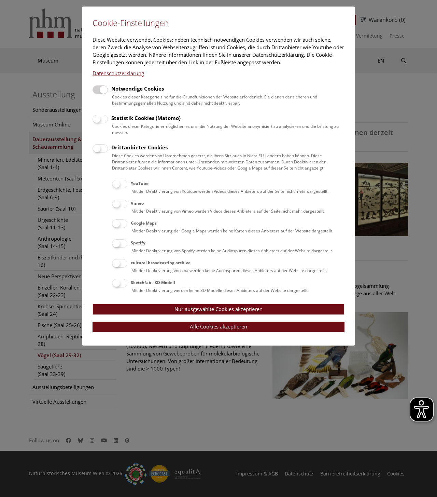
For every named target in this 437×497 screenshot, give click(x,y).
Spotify (138, 243)
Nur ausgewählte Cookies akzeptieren (218, 309)
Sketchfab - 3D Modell (153, 282)
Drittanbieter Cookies (139, 147)
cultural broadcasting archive (161, 263)
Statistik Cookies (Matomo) (146, 118)
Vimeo (137, 203)
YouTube (140, 183)
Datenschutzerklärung (118, 73)
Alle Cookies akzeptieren (218, 326)
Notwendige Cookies (137, 88)
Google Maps (144, 223)
